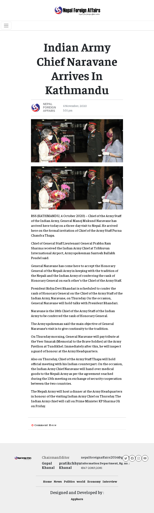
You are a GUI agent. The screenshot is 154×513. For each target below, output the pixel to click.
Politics (69, 481)
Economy (94, 481)
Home (47, 481)
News (58, 481)
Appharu (77, 499)
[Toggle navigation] (6, 25)
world (81, 481)
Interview (110, 481)
